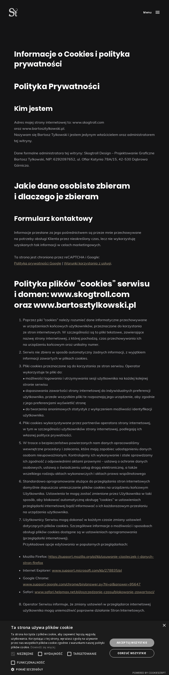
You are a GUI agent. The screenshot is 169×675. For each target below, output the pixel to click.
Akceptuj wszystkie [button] (132, 642)
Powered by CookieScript (149, 672)
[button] (58, 669)
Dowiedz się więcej (43, 647)
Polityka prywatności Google (37, 263)
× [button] (164, 625)
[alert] (84, 648)
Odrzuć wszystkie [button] (132, 653)
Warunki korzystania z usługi (87, 263)
